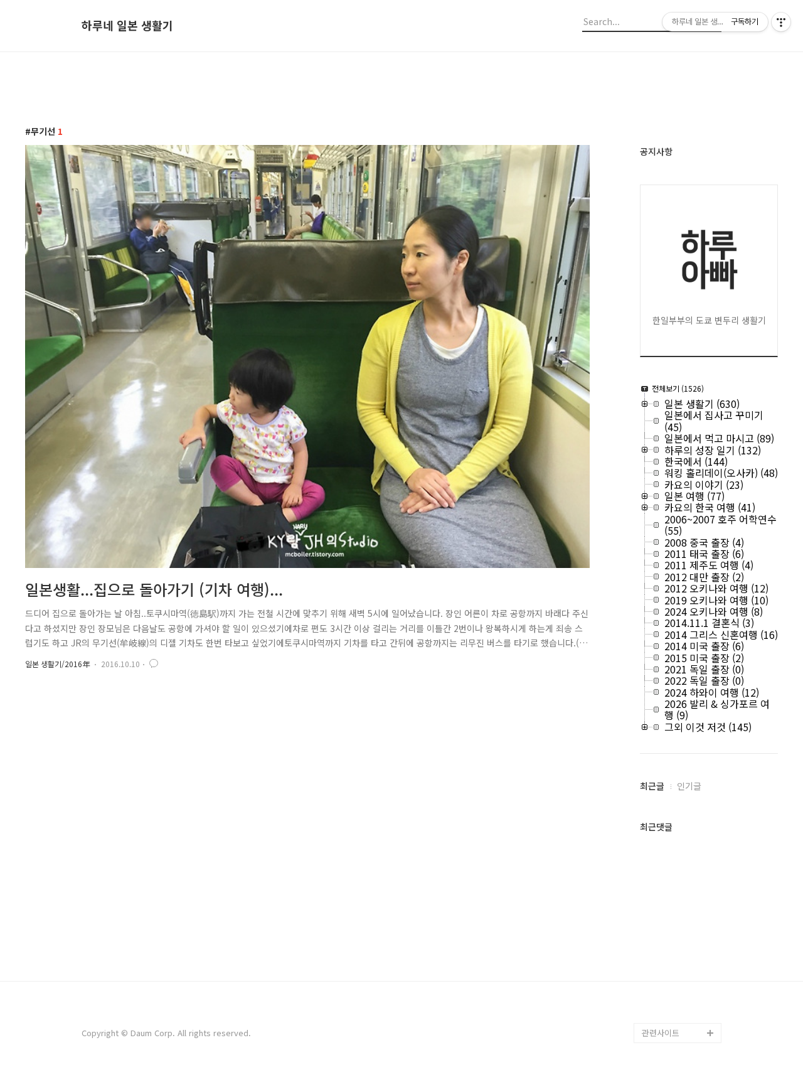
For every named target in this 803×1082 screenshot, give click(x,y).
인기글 (689, 785)
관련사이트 (660, 1033)
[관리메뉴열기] (781, 22)
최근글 (652, 785)
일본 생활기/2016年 (57, 663)
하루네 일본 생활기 (127, 26)
